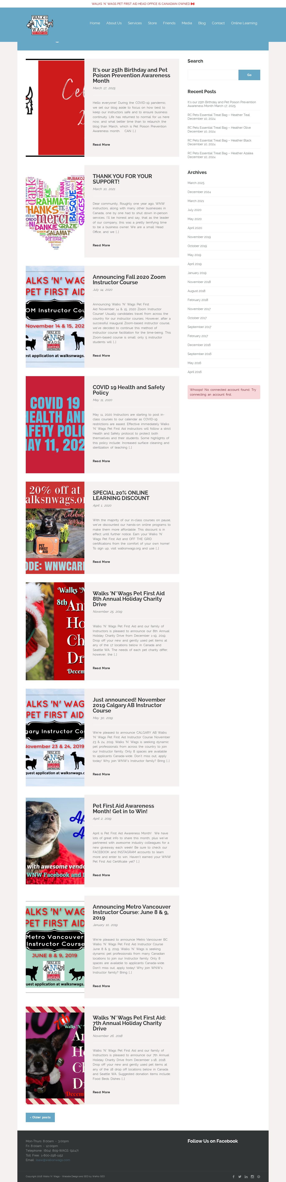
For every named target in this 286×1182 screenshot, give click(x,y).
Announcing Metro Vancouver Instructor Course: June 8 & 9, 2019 (131, 912)
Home (95, 23)
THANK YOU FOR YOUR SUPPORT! (122, 179)
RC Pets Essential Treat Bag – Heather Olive (219, 128)
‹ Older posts (40, 1117)
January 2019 (197, 273)
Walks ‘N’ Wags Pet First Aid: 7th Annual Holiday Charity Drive (129, 1023)
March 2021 (196, 201)
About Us (114, 23)
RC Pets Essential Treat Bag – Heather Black (219, 140)
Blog (202, 23)
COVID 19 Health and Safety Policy (129, 390)
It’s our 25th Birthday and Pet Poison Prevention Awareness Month (131, 75)
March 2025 (196, 183)
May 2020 (195, 219)
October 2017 (197, 318)
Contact (218, 23)
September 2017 (199, 327)
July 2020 (194, 210)
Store (152, 23)
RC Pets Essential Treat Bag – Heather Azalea (220, 153)
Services (135, 23)
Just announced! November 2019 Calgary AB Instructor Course (129, 705)
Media (187, 23)
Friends (169, 23)
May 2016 (194, 363)
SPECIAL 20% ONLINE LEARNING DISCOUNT (121, 495)
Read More (101, 145)
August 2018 (196, 291)
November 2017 (199, 309)
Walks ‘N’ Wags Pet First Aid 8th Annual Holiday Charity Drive (129, 598)
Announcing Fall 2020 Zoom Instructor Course (129, 280)
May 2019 (194, 255)
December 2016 (199, 345)
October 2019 (197, 246)
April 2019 (195, 264)
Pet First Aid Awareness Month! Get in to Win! (123, 808)
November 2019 (199, 237)
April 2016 (195, 372)
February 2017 (198, 336)
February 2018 (198, 300)
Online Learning (244, 23)
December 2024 (199, 192)
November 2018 (199, 282)
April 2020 (195, 228)
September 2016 (199, 354)
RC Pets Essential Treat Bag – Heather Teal (219, 115)
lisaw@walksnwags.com (53, 1160)
